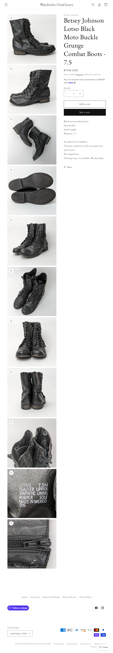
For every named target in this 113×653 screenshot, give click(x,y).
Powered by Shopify (44, 643)
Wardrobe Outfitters (29, 643)
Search (24, 597)
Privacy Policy (86, 597)
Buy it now (85, 112)
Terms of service (86, 644)
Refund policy (59, 644)
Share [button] (69, 167)
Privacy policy (72, 644)
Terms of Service (70, 597)
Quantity (67, 88)
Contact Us (35, 597)
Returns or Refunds (51, 597)
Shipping (79, 74)
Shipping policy (100, 644)
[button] (6, 4)
